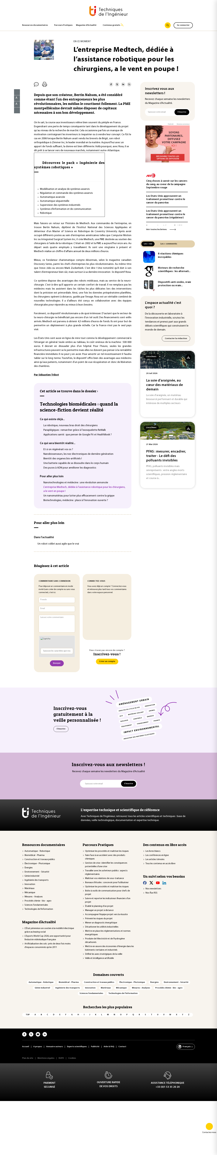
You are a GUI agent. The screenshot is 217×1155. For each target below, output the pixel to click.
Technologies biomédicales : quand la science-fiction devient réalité (79, 407)
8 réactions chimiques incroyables (170, 256)
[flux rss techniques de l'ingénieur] (129, 84)
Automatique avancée (52, 197)
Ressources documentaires (35, 25)
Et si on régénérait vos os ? (58, 449)
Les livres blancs (152, 851)
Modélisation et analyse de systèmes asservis (65, 189)
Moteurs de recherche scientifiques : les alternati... (174, 270)
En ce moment (82, 41)
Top (28, 1015)
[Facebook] (145, 883)
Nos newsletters (153, 889)
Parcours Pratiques (63, 25)
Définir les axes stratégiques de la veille (103, 954)
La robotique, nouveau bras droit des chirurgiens (70, 425)
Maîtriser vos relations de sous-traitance (104, 878)
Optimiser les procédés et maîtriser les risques (107, 851)
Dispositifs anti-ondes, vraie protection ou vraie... (174, 284)
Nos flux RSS (151, 893)
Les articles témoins (154, 859)
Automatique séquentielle (54, 201)
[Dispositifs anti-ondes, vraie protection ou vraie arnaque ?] (149, 285)
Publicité (170, 124)
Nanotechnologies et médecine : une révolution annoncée (75, 482)
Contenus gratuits (111, 25)
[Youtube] (158, 883)
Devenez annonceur (183, 124)
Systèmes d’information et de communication (65, 209)
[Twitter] (151, 883)
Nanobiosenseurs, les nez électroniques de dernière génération (78, 454)
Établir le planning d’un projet (99, 906)
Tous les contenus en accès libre (160, 863)
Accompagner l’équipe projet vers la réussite (106, 914)
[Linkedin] (164, 883)
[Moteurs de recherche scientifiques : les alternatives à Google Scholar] (149, 271)
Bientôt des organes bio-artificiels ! (62, 458)
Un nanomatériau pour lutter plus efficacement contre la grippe (78, 496)
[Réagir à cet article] (15, 109)
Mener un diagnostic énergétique (101, 923)
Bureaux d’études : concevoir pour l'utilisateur (107, 882)
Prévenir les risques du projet (99, 918)
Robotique (46, 213)
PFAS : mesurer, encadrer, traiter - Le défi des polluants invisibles (166, 456)
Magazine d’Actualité (86, 25)
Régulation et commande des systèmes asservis (66, 193)
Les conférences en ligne (157, 855)
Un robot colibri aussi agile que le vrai (58, 544)
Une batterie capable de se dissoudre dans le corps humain (76, 463)
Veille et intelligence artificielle (99, 958)
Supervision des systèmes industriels (60, 205)
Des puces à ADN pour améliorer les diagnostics (69, 468)
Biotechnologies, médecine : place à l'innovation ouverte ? (75, 500)
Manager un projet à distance (99, 910)
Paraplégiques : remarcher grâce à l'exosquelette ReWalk (74, 430)
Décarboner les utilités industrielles (101, 927)
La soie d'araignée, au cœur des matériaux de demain (164, 385)
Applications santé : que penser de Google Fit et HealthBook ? (77, 434)
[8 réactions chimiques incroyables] (149, 257)
